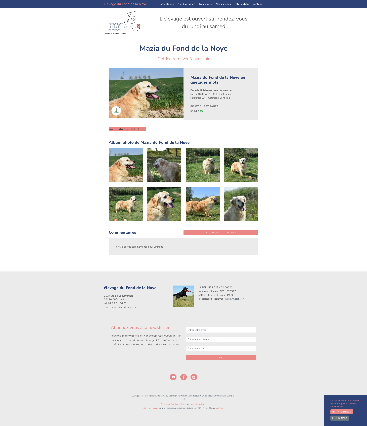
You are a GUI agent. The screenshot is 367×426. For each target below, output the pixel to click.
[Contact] (173, 377)
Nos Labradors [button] (186, 4)
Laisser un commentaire (221, 232)
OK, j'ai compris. (342, 412)
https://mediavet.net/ (236, 298)
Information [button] (242, 4)
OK (220, 357)
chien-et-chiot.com (198, 404)
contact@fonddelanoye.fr (123, 307)
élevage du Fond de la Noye (125, 4)
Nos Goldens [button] (166, 4)
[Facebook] (183, 377)
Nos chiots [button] (205, 4)
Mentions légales (150, 408)
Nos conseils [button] (223, 4)
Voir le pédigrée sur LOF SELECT (127, 129)
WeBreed (220, 408)
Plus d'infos (339, 418)
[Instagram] (194, 377)
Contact (257, 4)
